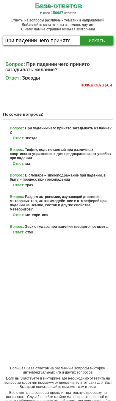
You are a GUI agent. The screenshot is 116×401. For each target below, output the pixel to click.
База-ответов (58, 5)
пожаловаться (96, 84)
